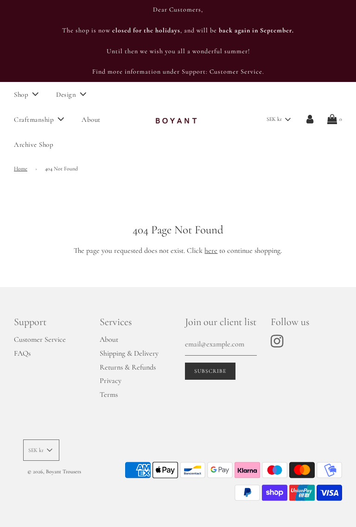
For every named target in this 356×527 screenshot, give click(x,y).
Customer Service (40, 339)
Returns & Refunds (128, 367)
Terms (109, 394)
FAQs (22, 353)
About (91, 119)
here (210, 250)
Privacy (110, 380)
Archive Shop (33, 144)
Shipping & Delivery (129, 353)
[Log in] (309, 119)
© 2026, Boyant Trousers (54, 471)
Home (20, 168)
